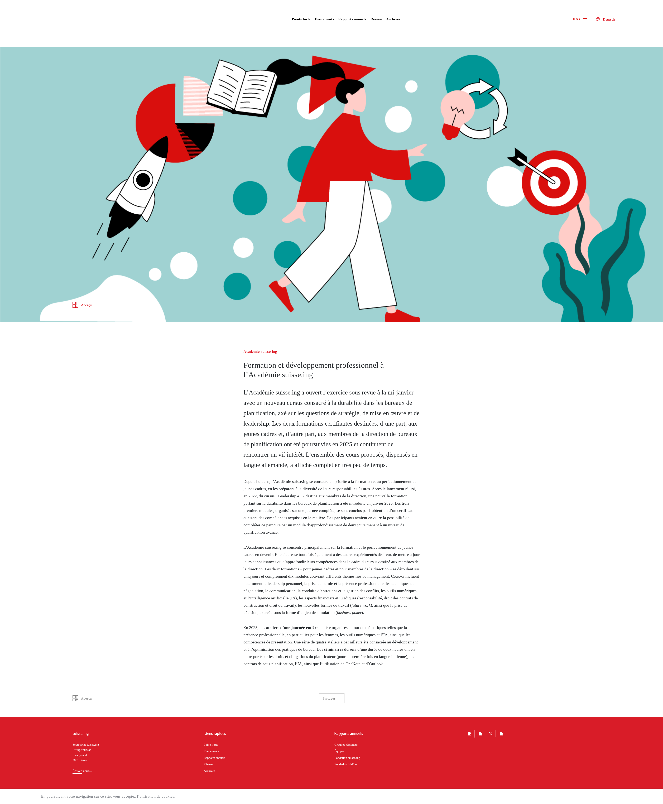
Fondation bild (345, 764)
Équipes (339, 751)
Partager (329, 698)
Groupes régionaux (346, 744)
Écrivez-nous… (82, 771)
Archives (393, 19)
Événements (324, 19)
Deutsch (609, 19)
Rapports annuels (352, 19)
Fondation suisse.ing (347, 757)
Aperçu (86, 305)
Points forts (301, 19)
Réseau (376, 19)
